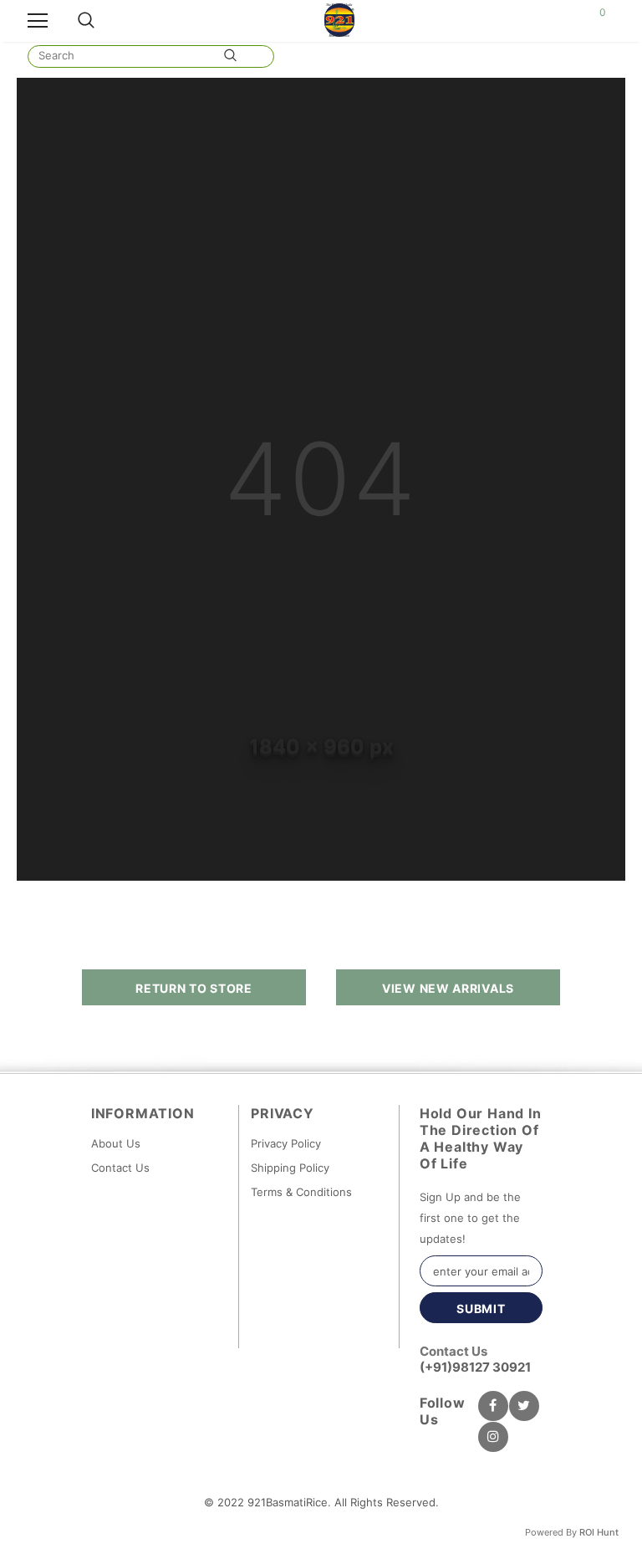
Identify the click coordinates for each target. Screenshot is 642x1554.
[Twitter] (524, 1406)
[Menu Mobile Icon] (38, 21)
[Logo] (340, 20)
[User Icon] (562, 21)
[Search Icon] (86, 21)
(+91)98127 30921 (475, 1367)
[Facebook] (493, 1406)
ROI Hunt (599, 1532)
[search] (124, 55)
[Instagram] (493, 1437)
